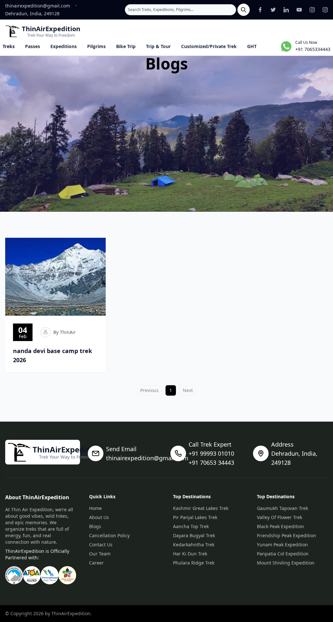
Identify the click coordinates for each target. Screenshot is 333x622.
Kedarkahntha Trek (193, 544)
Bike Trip (126, 46)
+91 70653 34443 (211, 462)
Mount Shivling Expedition (285, 563)
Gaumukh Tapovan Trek (282, 508)
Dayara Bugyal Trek (194, 535)
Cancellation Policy (109, 535)
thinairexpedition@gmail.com (37, 6)
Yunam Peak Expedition (282, 544)
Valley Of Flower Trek (279, 517)
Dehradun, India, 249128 (32, 13)
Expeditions (63, 46)
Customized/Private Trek (209, 46)
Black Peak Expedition (280, 526)
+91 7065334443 (312, 49)
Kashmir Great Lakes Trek (200, 508)
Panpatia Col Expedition (283, 554)
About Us (99, 517)
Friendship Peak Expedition (286, 535)
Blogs (95, 526)
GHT (252, 46)
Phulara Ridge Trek (193, 563)
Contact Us (101, 544)
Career (96, 563)
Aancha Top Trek (191, 526)
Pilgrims (96, 46)
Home (95, 508)
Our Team (100, 554)
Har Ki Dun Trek (190, 554)
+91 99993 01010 (211, 453)
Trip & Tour (158, 46)
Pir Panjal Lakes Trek (195, 517)
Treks (9, 46)
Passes (32, 46)
